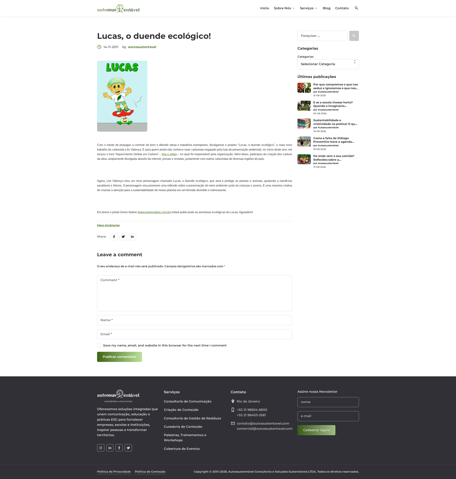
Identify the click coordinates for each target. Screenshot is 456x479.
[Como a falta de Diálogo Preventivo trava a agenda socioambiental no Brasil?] (304, 141)
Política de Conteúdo (150, 471)
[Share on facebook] (114, 236)
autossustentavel (142, 47)
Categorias (305, 56)
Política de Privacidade (114, 471)
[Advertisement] (328, 199)
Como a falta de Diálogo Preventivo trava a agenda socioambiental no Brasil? (332, 140)
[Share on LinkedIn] (132, 236)
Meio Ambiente (108, 225)
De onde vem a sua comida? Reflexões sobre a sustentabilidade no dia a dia (334, 158)
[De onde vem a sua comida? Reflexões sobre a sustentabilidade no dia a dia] (304, 159)
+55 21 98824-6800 (252, 410)
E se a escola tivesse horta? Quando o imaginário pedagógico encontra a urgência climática (333, 104)
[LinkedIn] (110, 447)
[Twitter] (128, 447)
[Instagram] (100, 447)
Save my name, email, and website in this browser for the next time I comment (165, 345)
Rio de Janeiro (248, 401)
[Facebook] (119, 447)
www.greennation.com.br (154, 212)
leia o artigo (169, 154)
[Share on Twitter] (123, 236)
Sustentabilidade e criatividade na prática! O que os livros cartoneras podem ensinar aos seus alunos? (335, 122)
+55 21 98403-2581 (251, 415)
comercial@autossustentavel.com (264, 429)
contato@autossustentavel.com (263, 423)
